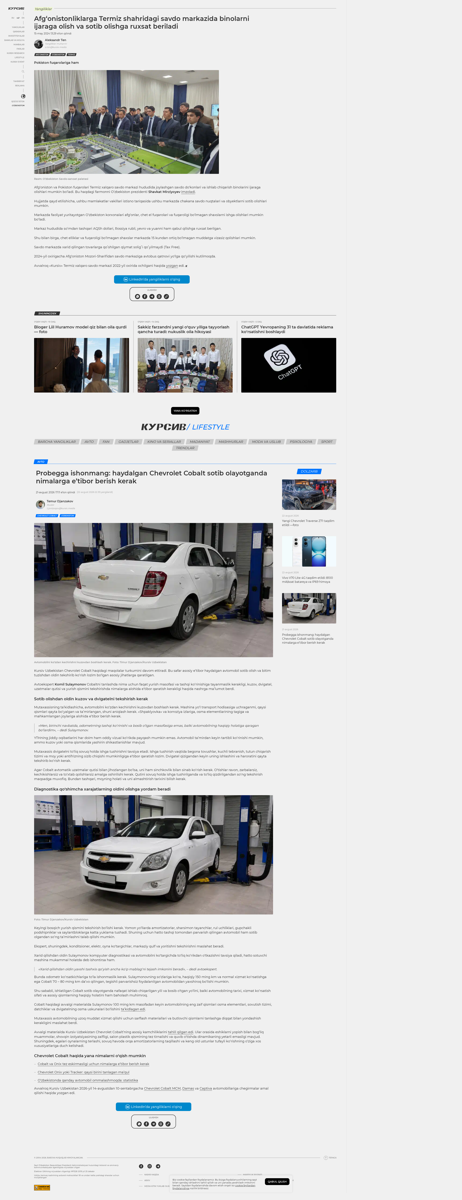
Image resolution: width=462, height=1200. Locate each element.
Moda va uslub (266, 442)
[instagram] (149, 1166)
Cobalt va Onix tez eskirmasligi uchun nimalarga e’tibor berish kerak (93, 1064)
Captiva (206, 1088)
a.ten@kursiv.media (55, 47)
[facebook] (141, 1166)
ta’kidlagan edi (133, 1009)
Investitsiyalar (16, 36)
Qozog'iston (17, 101)
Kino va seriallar (164, 442)
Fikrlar (20, 49)
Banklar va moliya (14, 40)
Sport (327, 442)
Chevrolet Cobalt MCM (162, 1088)
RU (13, 18)
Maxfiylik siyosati (252, 1175)
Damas (188, 1088)
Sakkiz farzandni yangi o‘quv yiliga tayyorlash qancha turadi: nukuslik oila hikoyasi (183, 329)
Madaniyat (199, 442)
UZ (18, 18)
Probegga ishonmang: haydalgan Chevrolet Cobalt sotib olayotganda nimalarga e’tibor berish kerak (307, 639)
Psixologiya (301, 442)
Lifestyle (19, 57)
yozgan (172, 266)
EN (23, 18)
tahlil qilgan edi (180, 1032)
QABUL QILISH (277, 1181)
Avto (89, 442)
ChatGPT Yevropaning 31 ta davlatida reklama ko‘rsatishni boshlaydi (287, 329)
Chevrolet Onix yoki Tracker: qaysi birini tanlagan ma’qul (83, 1072)
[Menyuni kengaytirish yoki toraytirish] (23, 71)
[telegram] (158, 1166)
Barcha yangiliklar (57, 442)
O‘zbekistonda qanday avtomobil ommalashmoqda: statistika (88, 1080)
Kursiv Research (15, 53)
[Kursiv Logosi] (16, 8)
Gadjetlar (128, 442)
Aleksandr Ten (55, 40)
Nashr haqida (151, 1175)
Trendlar (185, 448)
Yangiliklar (18, 27)
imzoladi (188, 192)
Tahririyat (18, 81)
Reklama (19, 85)
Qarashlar (18, 31)
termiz (71, 55)
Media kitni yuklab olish (157, 1186)
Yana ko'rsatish (185, 410)
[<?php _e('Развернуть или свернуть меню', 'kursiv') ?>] (23, 96)
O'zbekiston (18, 105)
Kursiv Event (17, 62)
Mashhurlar (231, 442)
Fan (106, 442)
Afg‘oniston (42, 55)
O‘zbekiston (58, 55)
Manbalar (19, 44)
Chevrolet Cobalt (47, 516)
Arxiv (147, 1180)
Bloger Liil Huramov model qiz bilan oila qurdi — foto (80, 329)
